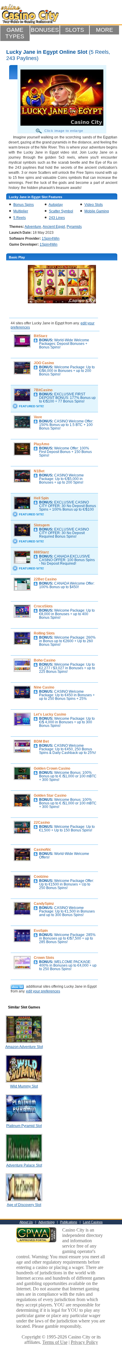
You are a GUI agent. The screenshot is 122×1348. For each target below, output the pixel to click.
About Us (26, 1222)
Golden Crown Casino (52, 768)
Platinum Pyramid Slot (24, 1126)
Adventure (33, 227)
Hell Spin (41, 498)
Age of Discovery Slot (24, 1205)
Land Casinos (93, 1222)
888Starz (41, 552)
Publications (68, 1222)
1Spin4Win (51, 238)
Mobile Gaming (96, 211)
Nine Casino (44, 687)
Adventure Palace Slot (24, 1165)
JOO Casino (44, 363)
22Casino (42, 822)
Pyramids (74, 227)
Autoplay (56, 205)
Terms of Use (55, 1342)
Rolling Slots (44, 633)
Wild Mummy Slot (24, 1086)
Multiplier (20, 211)
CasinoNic (42, 849)
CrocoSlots (43, 606)
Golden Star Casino (50, 795)
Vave (38, 417)
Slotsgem (42, 525)
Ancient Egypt (54, 227)
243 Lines (57, 218)
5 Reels (19, 218)
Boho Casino (44, 660)
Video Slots (93, 205)
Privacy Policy (84, 1342)
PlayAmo (41, 444)
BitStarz (40, 336)
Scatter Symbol (61, 211)
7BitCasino (43, 390)
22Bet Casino (45, 579)
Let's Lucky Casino (50, 714)
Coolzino (41, 877)
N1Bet (39, 471)
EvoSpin (41, 931)
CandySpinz (44, 904)
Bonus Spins (23, 205)
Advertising (46, 1222)
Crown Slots (44, 958)
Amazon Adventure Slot (24, 1047)
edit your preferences (43, 991)
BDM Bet (41, 741)
